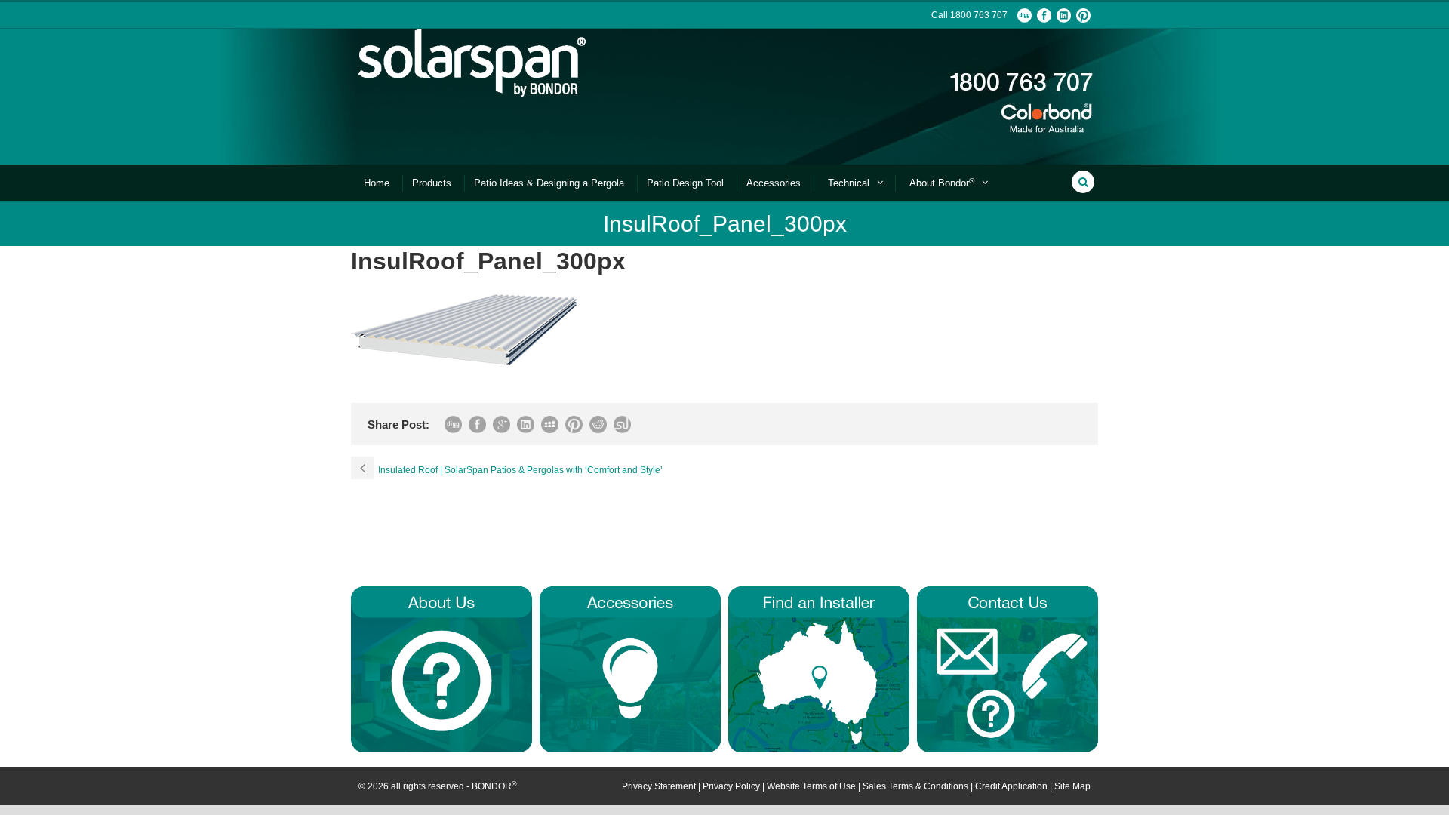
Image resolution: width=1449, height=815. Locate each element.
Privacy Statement (659, 786)
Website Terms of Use (811, 786)
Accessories (773, 183)
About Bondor (941, 183)
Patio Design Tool (685, 183)
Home (376, 183)
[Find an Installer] (818, 668)
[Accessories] (630, 668)
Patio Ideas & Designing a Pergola (549, 183)
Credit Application (1011, 786)
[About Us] (441, 668)
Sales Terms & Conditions (915, 786)
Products (431, 183)
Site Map (1072, 786)
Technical (848, 183)
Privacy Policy (731, 786)
